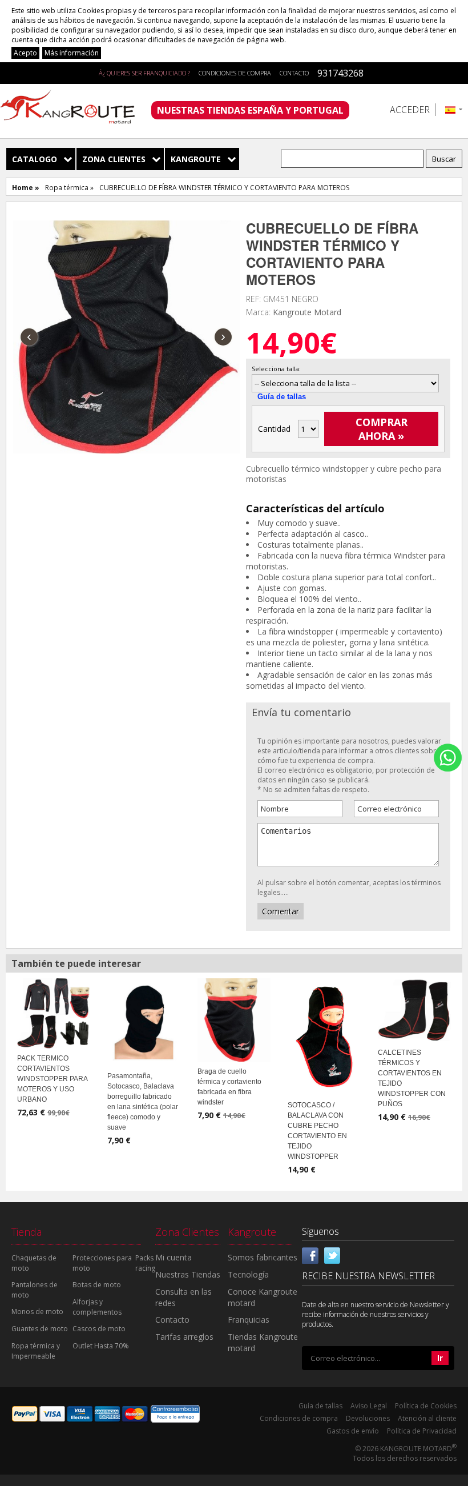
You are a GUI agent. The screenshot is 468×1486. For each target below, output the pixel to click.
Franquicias (248, 1319)
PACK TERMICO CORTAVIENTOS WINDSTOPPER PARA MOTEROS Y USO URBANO (52, 1078)
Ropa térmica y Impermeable (35, 1351)
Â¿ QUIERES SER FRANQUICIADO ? (144, 73)
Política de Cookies (426, 1406)
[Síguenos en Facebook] (310, 1254)
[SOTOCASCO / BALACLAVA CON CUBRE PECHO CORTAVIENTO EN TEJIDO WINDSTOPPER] (324, 1036)
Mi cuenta (173, 1257)
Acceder (410, 109)
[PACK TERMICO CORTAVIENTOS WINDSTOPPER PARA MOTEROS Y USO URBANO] (53, 1012)
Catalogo (34, 159)
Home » (25, 187)
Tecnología (248, 1274)
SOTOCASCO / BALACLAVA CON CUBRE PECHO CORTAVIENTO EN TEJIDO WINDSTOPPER (317, 1130)
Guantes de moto (39, 1329)
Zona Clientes (114, 159)
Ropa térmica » (69, 187)
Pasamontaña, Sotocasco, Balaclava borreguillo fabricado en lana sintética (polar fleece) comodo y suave (142, 1101)
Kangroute (196, 159)
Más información (72, 53)
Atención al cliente (427, 1418)
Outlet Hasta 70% (100, 1346)
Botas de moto (96, 1285)
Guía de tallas (281, 396)
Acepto (25, 53)
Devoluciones (368, 1418)
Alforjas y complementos (97, 1307)
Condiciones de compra (235, 73)
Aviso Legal (368, 1406)
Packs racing (145, 1263)
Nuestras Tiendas (187, 1274)
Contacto (294, 73)
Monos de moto (37, 1311)
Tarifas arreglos (184, 1336)
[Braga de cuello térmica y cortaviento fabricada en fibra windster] (234, 1019)
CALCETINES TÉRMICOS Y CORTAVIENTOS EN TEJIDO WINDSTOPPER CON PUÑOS (412, 1078)
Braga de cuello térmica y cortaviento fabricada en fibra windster (229, 1086)
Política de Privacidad (422, 1431)
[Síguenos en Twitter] (332, 1254)
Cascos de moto (99, 1329)
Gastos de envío (352, 1431)
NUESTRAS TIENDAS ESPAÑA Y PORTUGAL (250, 110)
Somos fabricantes (262, 1257)
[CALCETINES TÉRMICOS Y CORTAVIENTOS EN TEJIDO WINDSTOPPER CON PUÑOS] (414, 1009)
